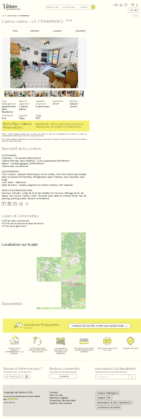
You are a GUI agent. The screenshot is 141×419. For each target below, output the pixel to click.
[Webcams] (115, 4)
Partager (135, 15)
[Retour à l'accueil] (11, 10)
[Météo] (120, 4)
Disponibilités (80, 31)
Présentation (34, 31)
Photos (15, 31)
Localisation (57, 31)
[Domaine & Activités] (125, 4)
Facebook (64, 376)
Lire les (9, 402)
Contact (26, 377)
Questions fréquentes (41, 324)
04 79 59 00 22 (13, 376)
